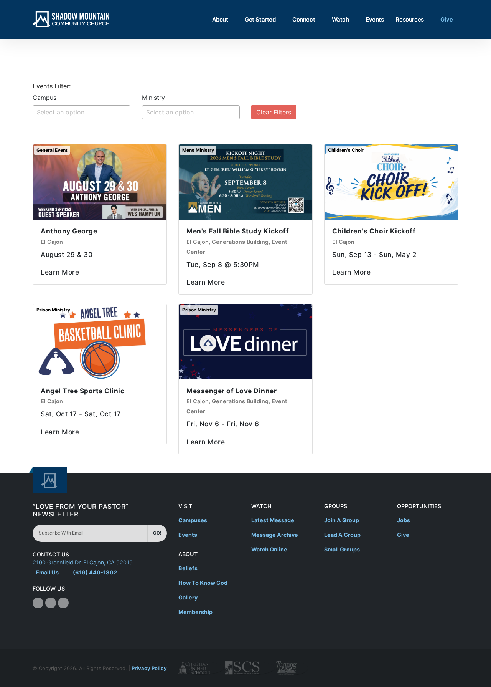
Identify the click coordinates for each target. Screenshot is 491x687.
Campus (44, 97)
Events (375, 19)
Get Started (260, 19)
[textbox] (83, 112)
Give (446, 19)
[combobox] (81, 112)
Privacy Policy (149, 668)
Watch (340, 19)
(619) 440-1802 (95, 572)
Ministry (153, 97)
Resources (409, 19)
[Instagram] (50, 603)
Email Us (47, 572)
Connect (303, 19)
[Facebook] (38, 603)
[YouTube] (63, 603)
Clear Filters (273, 112)
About (220, 19)
